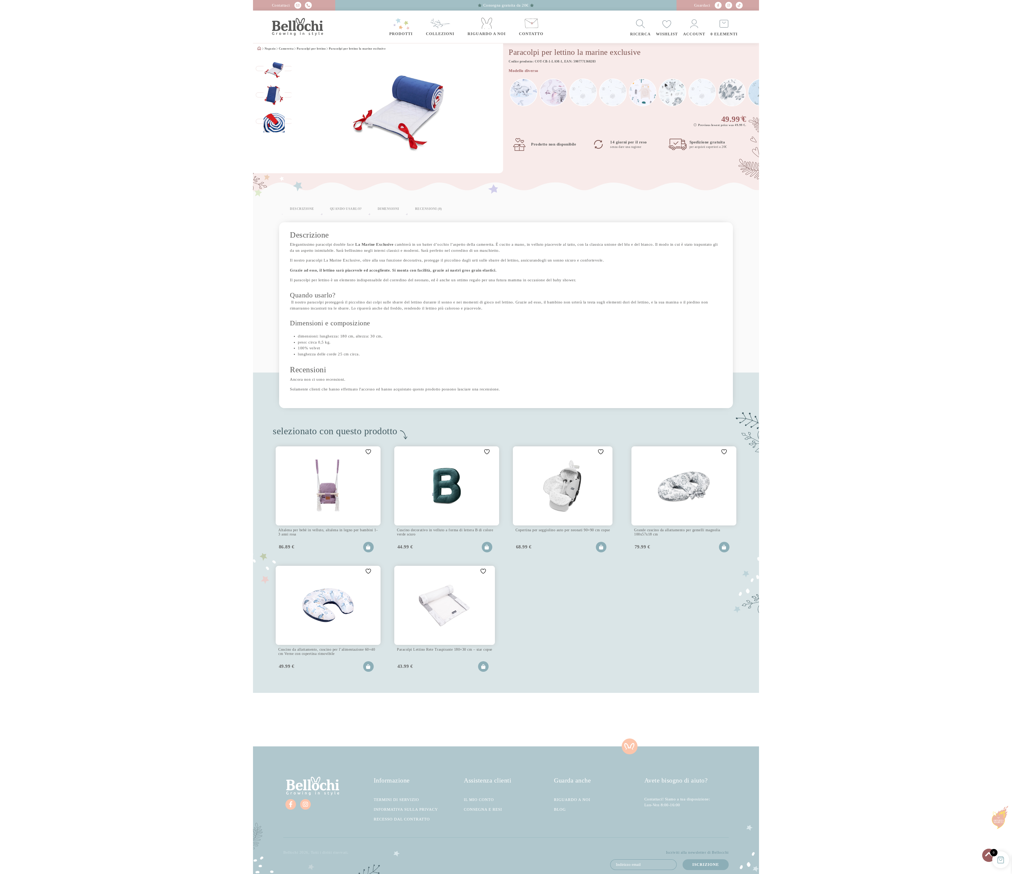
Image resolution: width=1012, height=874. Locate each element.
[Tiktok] (739, 5)
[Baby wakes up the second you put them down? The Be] (464, 719)
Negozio (270, 48)
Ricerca (640, 34)
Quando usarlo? (346, 209)
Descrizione (302, 209)
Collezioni (440, 34)
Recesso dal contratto (402, 819)
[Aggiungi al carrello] (368, 547)
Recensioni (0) (428, 209)
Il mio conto (479, 800)
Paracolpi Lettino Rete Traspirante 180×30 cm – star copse (444, 649)
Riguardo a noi (487, 34)
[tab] (302, 208)
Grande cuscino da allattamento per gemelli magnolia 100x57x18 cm (677, 532)
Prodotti (401, 34)
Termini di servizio (396, 800)
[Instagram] (728, 5)
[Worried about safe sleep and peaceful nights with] (632, 719)
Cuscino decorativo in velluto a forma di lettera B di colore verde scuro (445, 532)
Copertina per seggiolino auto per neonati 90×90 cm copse (562, 530)
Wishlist (667, 34)
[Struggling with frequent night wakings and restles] (295, 719)
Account (694, 34)
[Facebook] (718, 5)
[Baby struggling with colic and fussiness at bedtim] (379, 719)
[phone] (308, 5)
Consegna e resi (483, 810)
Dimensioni (388, 209)
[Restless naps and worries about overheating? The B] (548, 719)
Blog (560, 810)
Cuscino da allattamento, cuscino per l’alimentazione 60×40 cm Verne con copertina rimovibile (326, 652)
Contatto (531, 34)
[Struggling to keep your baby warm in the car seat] (717, 719)
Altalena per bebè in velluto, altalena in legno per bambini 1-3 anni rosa (328, 532)
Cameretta (286, 48)
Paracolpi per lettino (311, 48)
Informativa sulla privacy (406, 810)
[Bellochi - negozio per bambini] (308, 27)
